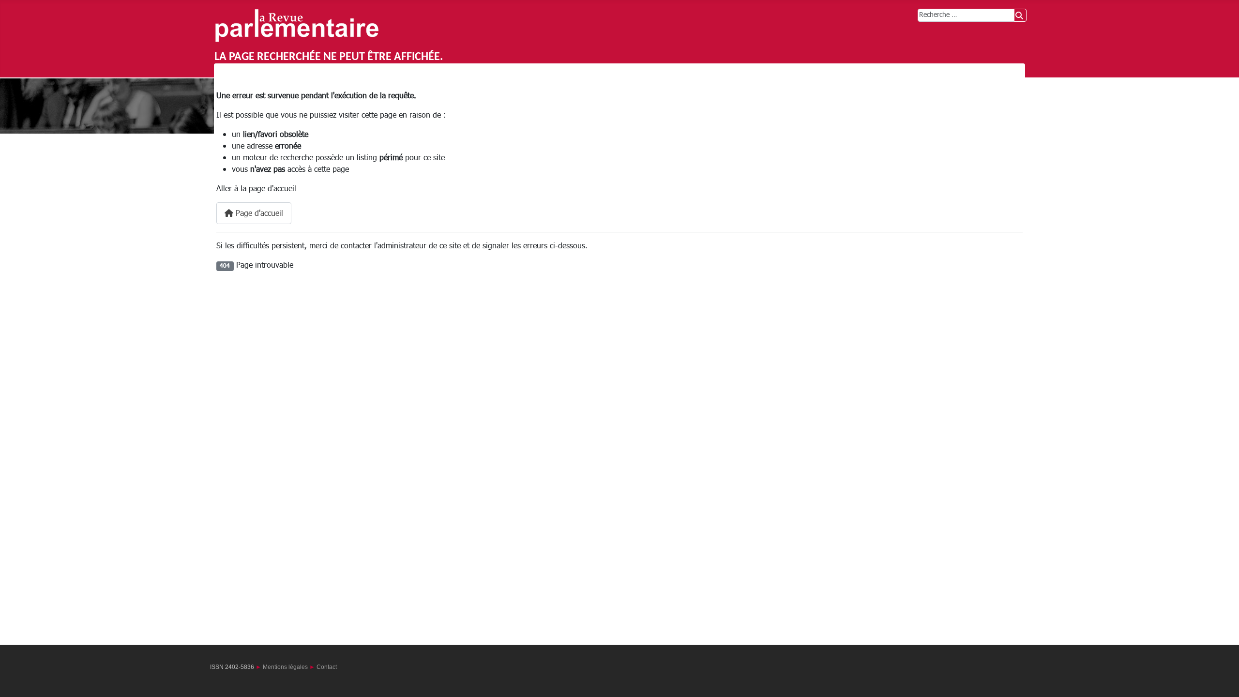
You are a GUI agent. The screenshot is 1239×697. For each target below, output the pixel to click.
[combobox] (966, 15)
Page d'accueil (258, 213)
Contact (327, 667)
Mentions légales (285, 667)
